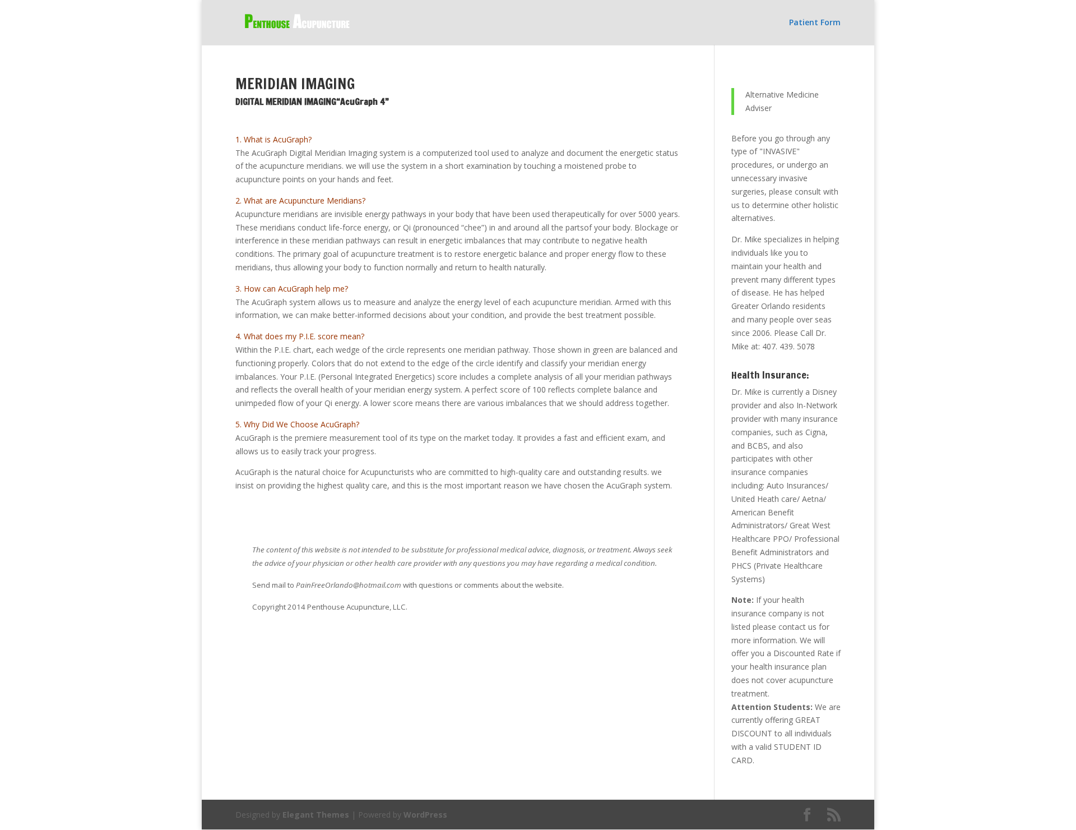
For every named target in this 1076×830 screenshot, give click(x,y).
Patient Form (815, 23)
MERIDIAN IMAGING (295, 83)
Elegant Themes (315, 814)
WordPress (425, 814)
